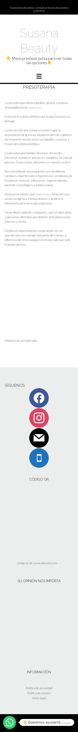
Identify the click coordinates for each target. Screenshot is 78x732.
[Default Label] (39, 438)
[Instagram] (39, 417)
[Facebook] (39, 397)
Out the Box (44, 723)
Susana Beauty (39, 40)
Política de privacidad (39, 688)
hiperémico (43, 194)
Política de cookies (39, 693)
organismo (34, 107)
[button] (39, 76)
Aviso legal (39, 698)
